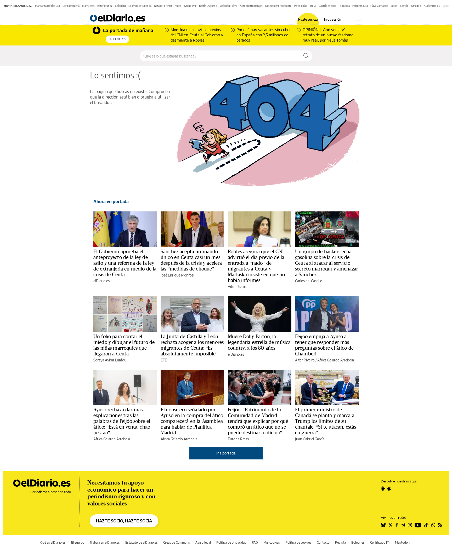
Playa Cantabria (379, 5)
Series (394, 5)
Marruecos (88, 5)
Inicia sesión (332, 19)
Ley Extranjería (71, 5)
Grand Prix (190, 5)
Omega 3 (416, 5)
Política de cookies (298, 542)
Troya (313, 5)
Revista (340, 542)
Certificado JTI (379, 542)
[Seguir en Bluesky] (383, 525)
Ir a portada (226, 453)
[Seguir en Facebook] (397, 525)
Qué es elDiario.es (53, 542)
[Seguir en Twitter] (390, 525)
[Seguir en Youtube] (418, 525)
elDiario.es (101, 281)
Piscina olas (300, 5)
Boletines (358, 542)
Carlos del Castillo (308, 281)
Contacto (323, 542)
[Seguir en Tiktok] (426, 525)
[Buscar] (306, 55)
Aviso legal (203, 542)
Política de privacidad (231, 542)
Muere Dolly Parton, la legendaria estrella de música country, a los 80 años (259, 342)
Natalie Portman (163, 5)
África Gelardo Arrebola (335, 360)
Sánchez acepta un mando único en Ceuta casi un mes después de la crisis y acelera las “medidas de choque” (191, 260)
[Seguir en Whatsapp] (433, 525)
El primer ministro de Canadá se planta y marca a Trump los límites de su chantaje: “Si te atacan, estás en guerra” (325, 421)
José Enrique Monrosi (177, 275)
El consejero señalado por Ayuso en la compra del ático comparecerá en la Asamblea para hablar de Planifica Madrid (192, 421)
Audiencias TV (432, 5)
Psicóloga (344, 5)
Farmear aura (360, 5)
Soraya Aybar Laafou (109, 360)
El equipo (77, 542)
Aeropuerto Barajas (251, 5)
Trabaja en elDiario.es (105, 542)
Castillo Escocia (327, 5)
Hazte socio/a (308, 19)
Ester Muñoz (104, 5)
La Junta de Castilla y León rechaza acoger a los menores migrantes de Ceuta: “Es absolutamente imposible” (192, 345)
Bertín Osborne (208, 5)
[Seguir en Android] (383, 488)
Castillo (404, 5)
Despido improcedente (278, 5)
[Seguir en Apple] (389, 488)
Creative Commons (176, 542)
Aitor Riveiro (237, 286)
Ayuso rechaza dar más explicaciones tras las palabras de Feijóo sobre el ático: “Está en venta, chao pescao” (121, 421)
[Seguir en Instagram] (410, 525)
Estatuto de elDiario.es (141, 542)
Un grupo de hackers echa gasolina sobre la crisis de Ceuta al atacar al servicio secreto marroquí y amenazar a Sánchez (326, 263)
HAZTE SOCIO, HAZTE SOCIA (124, 520)
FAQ (255, 542)
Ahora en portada (111, 201)
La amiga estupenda (139, 5)
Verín (178, 5)
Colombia (120, 5)
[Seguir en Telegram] (403, 525)
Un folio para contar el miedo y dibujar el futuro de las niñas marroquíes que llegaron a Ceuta (124, 345)
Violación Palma (228, 5)
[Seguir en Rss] (440, 525)
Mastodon (402, 542)
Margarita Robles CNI (47, 5)
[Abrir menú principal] (358, 18)
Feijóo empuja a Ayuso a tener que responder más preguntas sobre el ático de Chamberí (324, 345)
